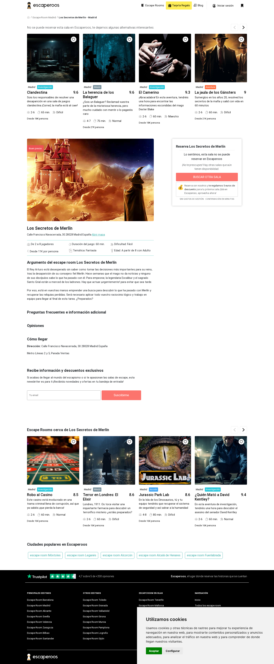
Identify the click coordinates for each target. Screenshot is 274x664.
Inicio (198, 599)
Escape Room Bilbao (38, 633)
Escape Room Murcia (94, 622)
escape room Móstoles (45, 555)
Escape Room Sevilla (38, 616)
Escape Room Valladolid (96, 611)
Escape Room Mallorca (151, 605)
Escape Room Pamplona (96, 627)
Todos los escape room (208, 605)
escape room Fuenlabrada (204, 555)
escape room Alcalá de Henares (159, 555)
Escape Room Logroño (95, 633)
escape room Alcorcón (117, 555)
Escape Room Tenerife (151, 599)
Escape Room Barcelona (40, 599)
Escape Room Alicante (39, 611)
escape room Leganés (81, 555)
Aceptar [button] (154, 650)
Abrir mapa (98, 234)
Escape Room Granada (95, 605)
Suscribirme (121, 395)
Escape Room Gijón (93, 638)
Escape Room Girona (94, 616)
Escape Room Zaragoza (40, 627)
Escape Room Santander (40, 638)
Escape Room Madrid (44, 17)
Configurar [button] (173, 650)
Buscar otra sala (207, 177)
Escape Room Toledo (94, 599)
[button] (243, 27)
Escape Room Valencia (39, 622)
